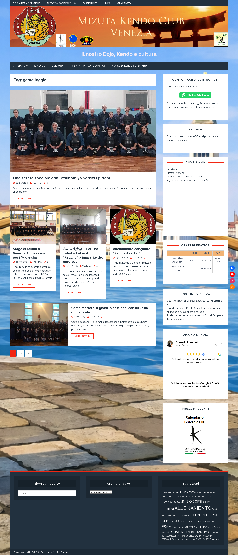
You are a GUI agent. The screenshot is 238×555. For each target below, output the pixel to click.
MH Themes (62, 552)
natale (182, 521)
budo (214, 509)
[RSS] (232, 287)
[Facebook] (232, 268)
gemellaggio (186, 532)
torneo (200, 497)
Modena (174, 536)
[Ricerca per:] (47, 493)
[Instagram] (232, 280)
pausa (172, 515)
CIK (207, 496)
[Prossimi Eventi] (195, 435)
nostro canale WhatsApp (193, 136)
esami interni (194, 521)
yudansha (174, 492)
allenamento (192, 508)
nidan (164, 493)
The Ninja (36, 183)
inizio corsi (192, 501)
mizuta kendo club (172, 502)
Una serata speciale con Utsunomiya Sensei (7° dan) (61, 178)
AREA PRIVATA (124, 3)
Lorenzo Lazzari (194, 536)
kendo (201, 492)
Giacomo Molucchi (184, 516)
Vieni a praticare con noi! (89, 66)
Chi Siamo (19, 66)
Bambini (168, 508)
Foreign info (90, 3)
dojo (175, 527)
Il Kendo (39, 66)
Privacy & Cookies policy (61, 3)
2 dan (215, 527)
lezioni (199, 515)
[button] (221, 344)
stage (213, 496)
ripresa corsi (178, 539)
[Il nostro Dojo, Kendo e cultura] (119, 45)
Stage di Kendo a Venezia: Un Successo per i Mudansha (30, 253)
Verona (165, 516)
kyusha (172, 532)
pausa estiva (188, 492)
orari (205, 532)
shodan (206, 502)
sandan (215, 539)
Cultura (57, 66)
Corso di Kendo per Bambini (130, 66)
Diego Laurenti (203, 539)
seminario (205, 527)
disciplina (190, 539)
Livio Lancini (175, 497)
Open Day (186, 497)
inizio (194, 497)
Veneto (181, 536)
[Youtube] (232, 274)
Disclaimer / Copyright (26, 3)
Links (107, 3)
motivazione (208, 521)
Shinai (181, 527)
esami (167, 527)
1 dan (199, 532)
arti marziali (191, 527)
